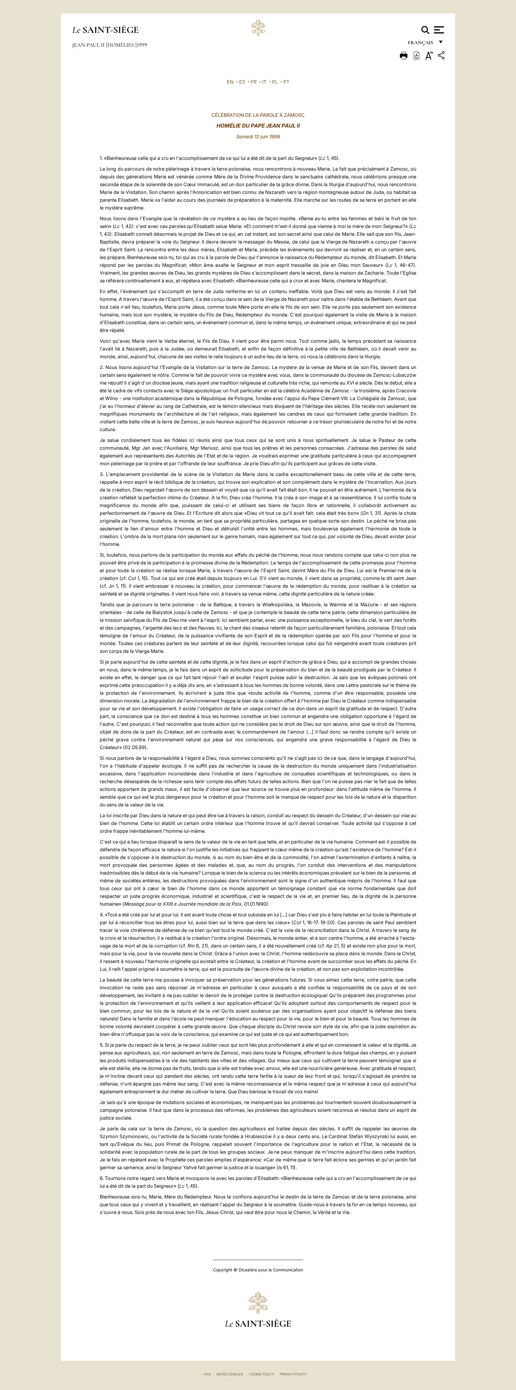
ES (242, 82)
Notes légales (229, 1374)
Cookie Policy (261, 1374)
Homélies (121, 45)
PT (286, 82)
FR (254, 82)
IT (264, 82)
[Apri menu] (438, 30)
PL (275, 82)
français (421, 44)
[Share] (442, 56)
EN (230, 82)
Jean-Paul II (89, 45)
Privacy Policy (293, 1374)
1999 (142, 45)
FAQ (207, 1374)
